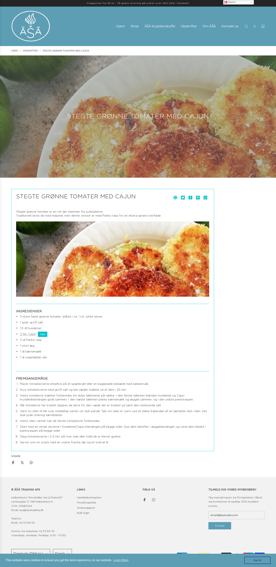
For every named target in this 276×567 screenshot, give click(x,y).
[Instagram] (153, 500)
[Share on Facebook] (13, 463)
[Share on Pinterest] (31, 463)
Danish (231, 2)
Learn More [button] (121, 560)
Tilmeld (220, 525)
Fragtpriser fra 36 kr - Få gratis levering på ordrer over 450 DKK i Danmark (138, 3)
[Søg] (246, 26)
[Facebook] (144, 500)
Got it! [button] (257, 560)
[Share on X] (22, 463)
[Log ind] (254, 26)
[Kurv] (263, 26)
